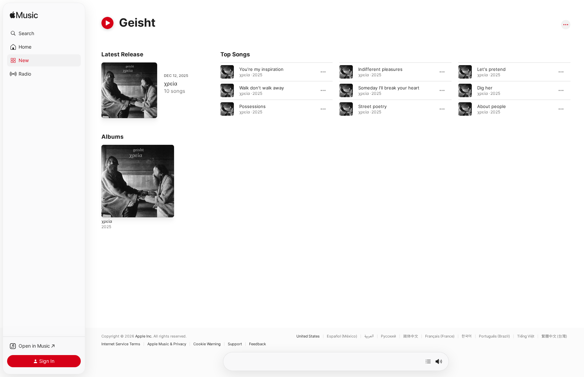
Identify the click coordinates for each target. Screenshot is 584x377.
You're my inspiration (261, 69)
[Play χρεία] (110, 110)
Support (235, 344)
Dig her (484, 87)
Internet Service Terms (120, 344)
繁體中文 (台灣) (554, 336)
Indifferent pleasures (380, 69)
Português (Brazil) (494, 336)
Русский (388, 336)
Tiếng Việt (525, 336)
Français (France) (440, 336)
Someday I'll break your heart (388, 87)
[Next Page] (577, 90)
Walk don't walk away (261, 87)
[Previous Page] (213, 90)
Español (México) (342, 336)
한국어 (467, 336)
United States (308, 336)
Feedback (257, 344)
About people (491, 106)
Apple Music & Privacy (166, 344)
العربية (369, 336)
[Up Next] (428, 361)
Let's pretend (491, 69)
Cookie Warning (207, 344)
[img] (24, 15)
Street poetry (372, 106)
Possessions (252, 106)
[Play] (107, 23)
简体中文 (410, 336)
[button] (43, 33)
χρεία (170, 83)
